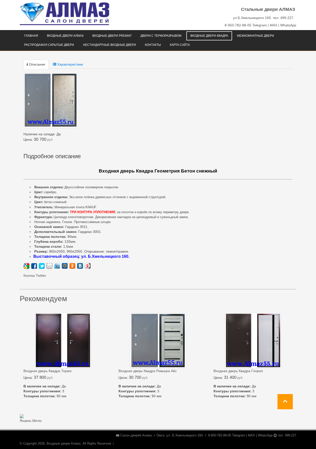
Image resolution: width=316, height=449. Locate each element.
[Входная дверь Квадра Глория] (253, 340)
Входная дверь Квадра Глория (238, 371)
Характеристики (69, 64)
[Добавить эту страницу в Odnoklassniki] (72, 266)
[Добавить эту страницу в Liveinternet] (49, 266)
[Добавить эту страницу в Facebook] (34, 266)
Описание (36, 64)
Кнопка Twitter (34, 275)
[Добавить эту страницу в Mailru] (65, 266)
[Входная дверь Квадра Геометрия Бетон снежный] (50, 100)
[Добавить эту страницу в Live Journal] (57, 266)
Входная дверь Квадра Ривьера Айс (147, 371)
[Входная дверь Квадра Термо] (63, 340)
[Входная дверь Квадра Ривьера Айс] (158, 340)
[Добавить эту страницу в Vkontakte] (80, 266)
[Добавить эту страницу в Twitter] (42, 266)
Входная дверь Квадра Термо (47, 371)
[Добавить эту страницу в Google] (26, 266)
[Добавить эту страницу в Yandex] (88, 266)
